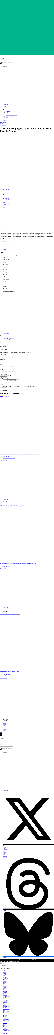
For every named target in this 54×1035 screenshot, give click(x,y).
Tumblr (4, 852)
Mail (4, 854)
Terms (4, 724)
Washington (5, 1029)
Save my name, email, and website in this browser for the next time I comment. (19, 386)
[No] (18, 961)
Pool (7, 112)
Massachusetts (6, 996)
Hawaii (4, 983)
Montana (5, 1002)
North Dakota (6, 1012)
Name (1, 377)
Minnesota (5, 998)
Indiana (4, 987)
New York (5, 1010)
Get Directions (6, 244)
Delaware (5, 979)
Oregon (4, 1016)
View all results (4, 62)
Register (6, 123)
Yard (7, 117)
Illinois (4, 986)
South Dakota (6, 1021)
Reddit (4, 853)
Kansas (4, 989)
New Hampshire (6, 1006)
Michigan (5, 997)
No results (10, 62)
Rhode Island (6, 1019)
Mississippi (5, 1000)
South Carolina (6, 1020)
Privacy (4, 725)
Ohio (4, 1014)
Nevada (4, 1005)
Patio (7, 118)
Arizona (4, 973)
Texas (4, 1024)
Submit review (3, 387)
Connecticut (5, 978)
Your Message (3, 384)
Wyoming (5, 1033)
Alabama (5, 970)
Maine (4, 993)
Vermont (5, 1026)
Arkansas (5, 974)
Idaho (4, 984)
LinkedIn (5, 851)
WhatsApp (5, 847)
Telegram (5, 849)
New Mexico (6, 1009)
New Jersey (5, 1007)
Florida (4, 981)
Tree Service (8, 113)
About (4, 106)
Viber (4, 848)
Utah (4, 1025)
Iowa (4, 988)
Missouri (5, 1001)
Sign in (1, 123)
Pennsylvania (6, 1018)
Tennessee (5, 1023)
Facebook (5, 792)
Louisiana (5, 992)
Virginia (4, 1028)
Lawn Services (9, 116)
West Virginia (6, 1030)
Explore (4, 120)
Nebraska (5, 1003)
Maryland (5, 995)
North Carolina (6, 1011)
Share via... (5, 857)
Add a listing (3, 122)
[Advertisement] (27, 219)
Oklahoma (5, 1015)
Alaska (4, 972)
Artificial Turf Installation (11, 115)
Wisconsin (5, 1032)
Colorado (5, 977)
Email (1, 378)
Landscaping (8, 111)
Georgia (4, 982)
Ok (16, 961)
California (5, 975)
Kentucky (5, 991)
